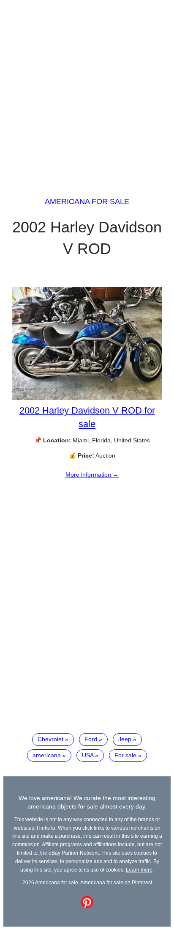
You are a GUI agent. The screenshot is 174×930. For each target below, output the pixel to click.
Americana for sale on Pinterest (116, 882)
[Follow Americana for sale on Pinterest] (87, 906)
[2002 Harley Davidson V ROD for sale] (87, 398)
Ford (90, 739)
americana (47, 755)
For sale (125, 755)
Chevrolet (50, 739)
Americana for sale (87, 201)
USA (87, 755)
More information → (92, 474)
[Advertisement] (87, 90)
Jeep (124, 739)
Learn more (139, 869)
